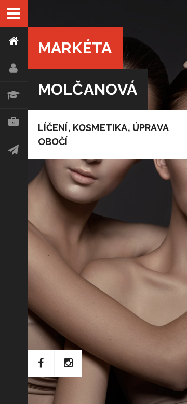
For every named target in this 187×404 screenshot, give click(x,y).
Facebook (41, 363)
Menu (14, 13)
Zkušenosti (14, 95)
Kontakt (14, 150)
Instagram (68, 363)
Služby (14, 68)
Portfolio (14, 122)
